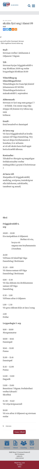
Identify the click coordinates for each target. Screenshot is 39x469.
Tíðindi (9, 426)
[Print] (13, 29)
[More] (16, 29)
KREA (19, 466)
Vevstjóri (19, 464)
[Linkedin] (10, 29)
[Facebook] (4, 29)
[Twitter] (7, 29)
